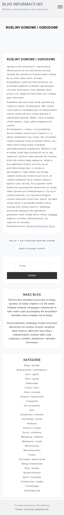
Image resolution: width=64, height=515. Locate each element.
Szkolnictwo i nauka (32, 481)
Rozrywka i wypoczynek (32, 459)
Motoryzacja (32, 446)
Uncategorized (32, 490)
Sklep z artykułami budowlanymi (32, 240)
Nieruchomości (32, 450)
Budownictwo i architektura (32, 370)
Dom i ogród (32, 374)
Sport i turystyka (32, 477)
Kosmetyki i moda (32, 419)
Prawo (32, 454)
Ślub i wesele (32, 468)
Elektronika (32, 383)
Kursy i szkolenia (32, 432)
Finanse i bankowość (32, 396)
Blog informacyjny (22, 4)
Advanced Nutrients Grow (40, 226)
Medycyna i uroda (32, 441)
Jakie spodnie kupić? (32, 248)
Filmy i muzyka (32, 392)
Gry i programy (32, 405)
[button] (60, 7)
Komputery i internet (32, 414)
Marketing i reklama (32, 437)
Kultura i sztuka (32, 428)
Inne (32, 410)
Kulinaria (32, 423)
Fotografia (32, 401)
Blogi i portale (32, 365)
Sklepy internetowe (32, 463)
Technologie (32, 486)
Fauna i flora (32, 387)
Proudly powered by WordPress (32, 505)
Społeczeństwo (32, 472)
